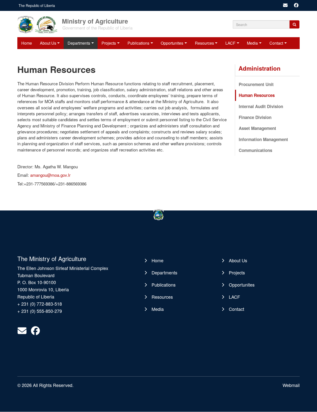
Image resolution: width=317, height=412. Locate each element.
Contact (276, 43)
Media (252, 43)
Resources (204, 43)
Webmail (291, 385)
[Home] (39, 24)
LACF (230, 43)
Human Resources (257, 95)
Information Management (263, 139)
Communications (255, 150)
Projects (109, 43)
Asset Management (257, 128)
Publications (138, 43)
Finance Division (255, 117)
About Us (48, 43)
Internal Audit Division (261, 106)
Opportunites (172, 43)
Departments (79, 43)
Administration (259, 68)
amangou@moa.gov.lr (50, 175)
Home (26, 43)
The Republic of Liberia (37, 5)
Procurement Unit (256, 84)
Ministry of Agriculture (95, 20)
